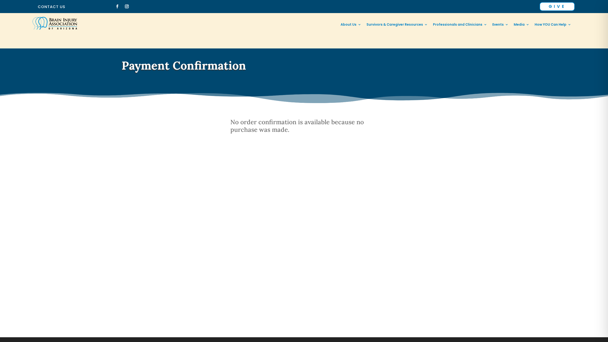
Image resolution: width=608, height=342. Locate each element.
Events (498, 25)
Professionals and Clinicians (457, 25)
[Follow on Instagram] (127, 6)
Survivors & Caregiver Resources (394, 25)
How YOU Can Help (550, 25)
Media (519, 25)
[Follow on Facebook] (117, 6)
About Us (348, 25)
